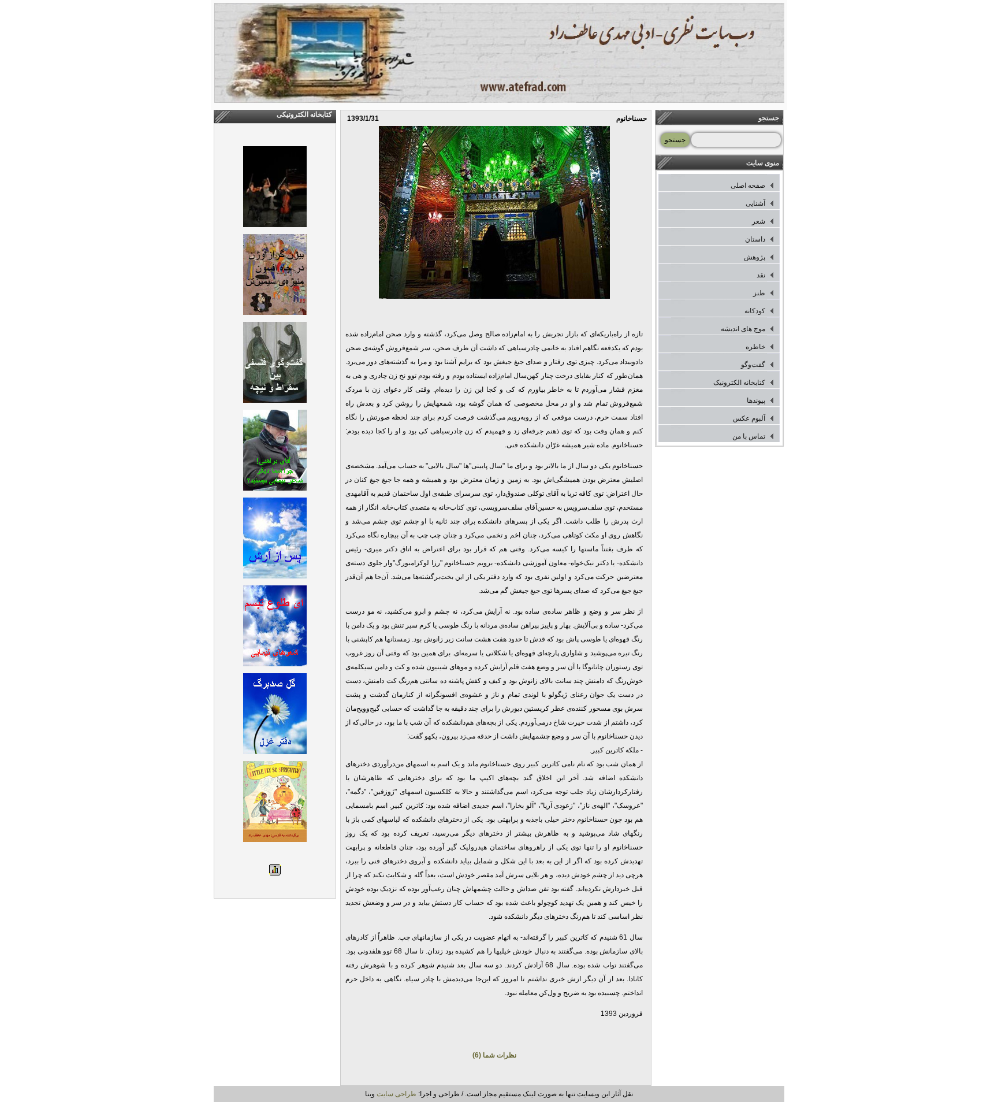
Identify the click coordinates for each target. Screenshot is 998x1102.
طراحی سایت (396, 1094)
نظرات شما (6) (494, 1055)
